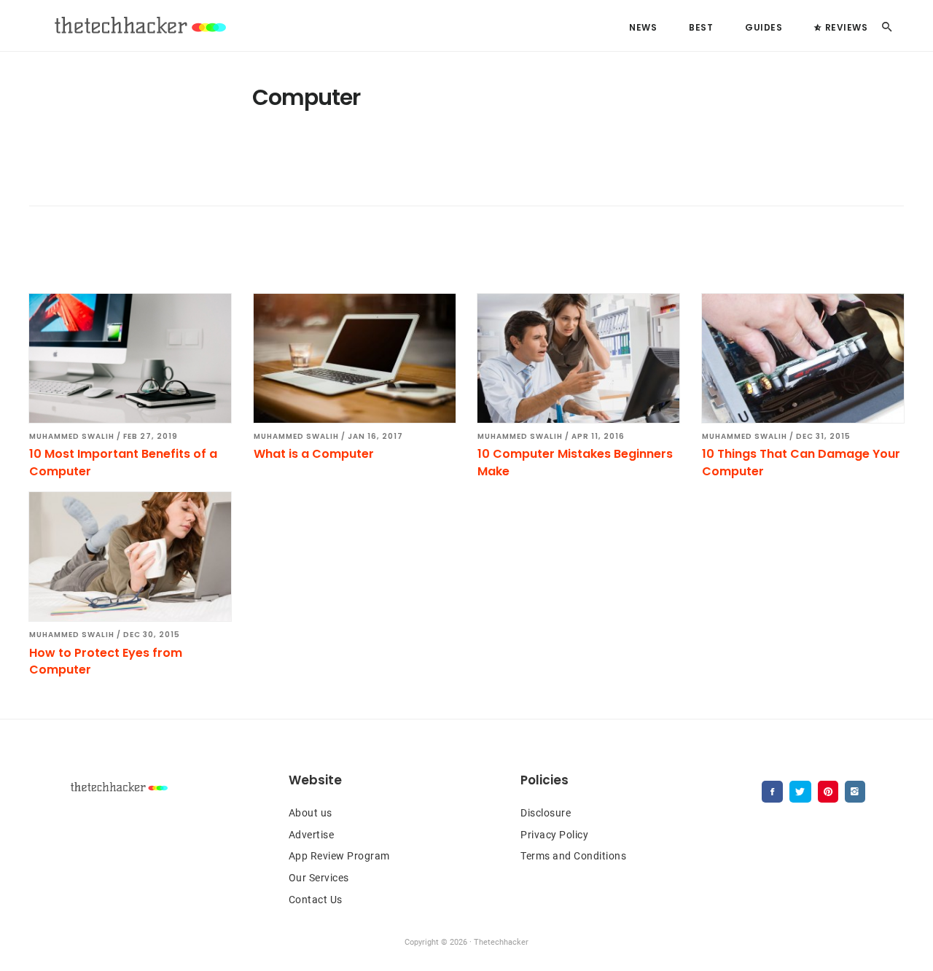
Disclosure (545, 813)
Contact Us (316, 899)
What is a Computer (314, 453)
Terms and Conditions (573, 856)
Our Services (319, 878)
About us (310, 813)
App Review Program (339, 856)
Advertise (312, 835)
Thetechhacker (138, 25)
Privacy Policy (554, 835)
